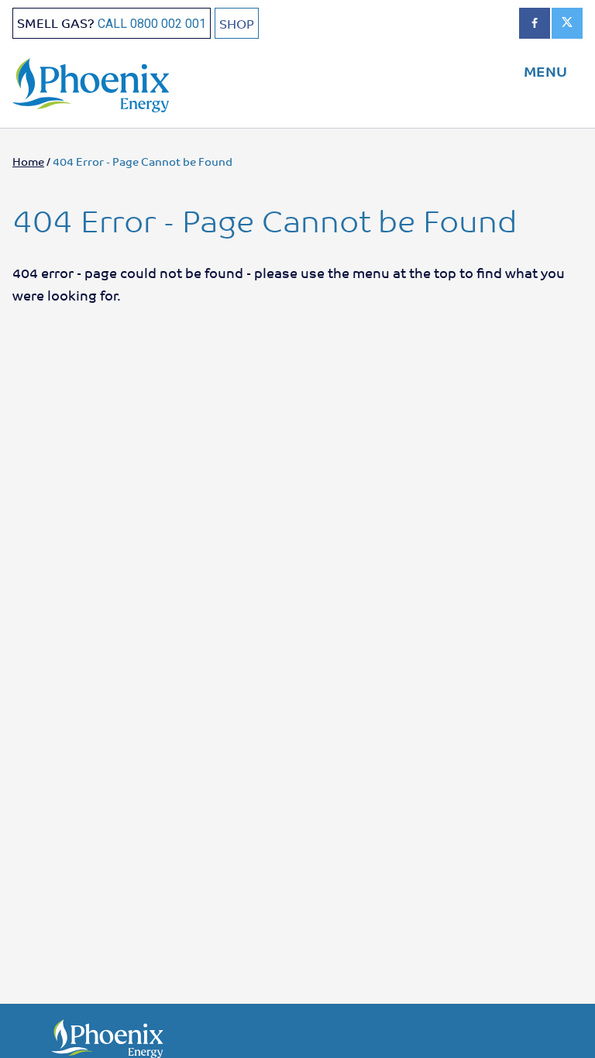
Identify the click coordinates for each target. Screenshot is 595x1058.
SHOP (236, 23)
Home (28, 161)
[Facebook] (534, 23)
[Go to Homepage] (105, 81)
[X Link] (567, 23)
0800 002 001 (168, 23)
